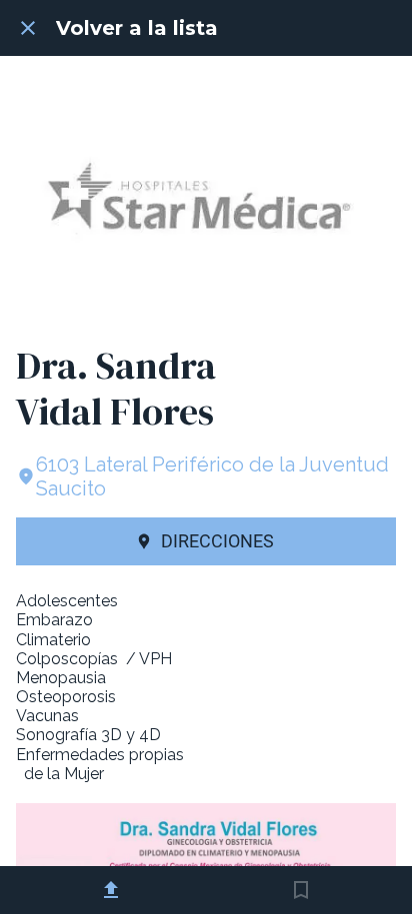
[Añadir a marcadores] (301, 890)
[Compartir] (111, 890)
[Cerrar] (28, 28)
